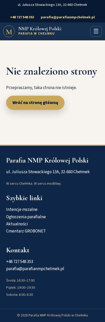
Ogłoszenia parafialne (26, 217)
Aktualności (17, 224)
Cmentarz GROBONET (26, 231)
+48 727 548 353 (22, 17)
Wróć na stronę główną (35, 103)
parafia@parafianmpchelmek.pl (68, 17)
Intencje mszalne (21, 210)
